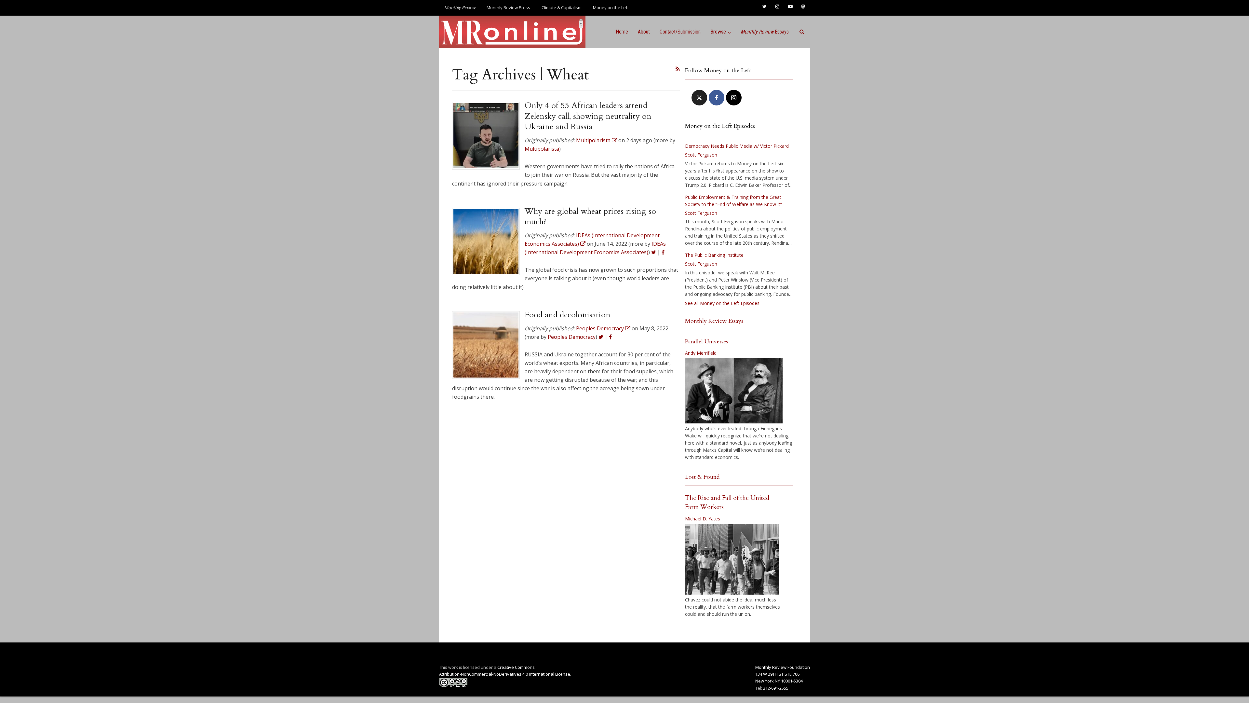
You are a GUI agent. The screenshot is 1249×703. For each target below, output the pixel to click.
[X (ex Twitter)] (699, 97)
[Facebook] (716, 97)
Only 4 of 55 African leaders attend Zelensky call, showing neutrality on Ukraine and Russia (588, 116)
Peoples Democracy (572, 336)
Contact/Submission (680, 32)
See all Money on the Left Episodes (722, 303)
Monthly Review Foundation (782, 667)
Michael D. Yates (702, 519)
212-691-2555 (775, 688)
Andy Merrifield (701, 353)
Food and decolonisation (568, 314)
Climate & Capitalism (562, 7)
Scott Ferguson (701, 155)
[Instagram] (734, 97)
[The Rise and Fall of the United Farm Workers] (732, 559)
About (644, 32)
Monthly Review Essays (714, 321)
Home (622, 32)
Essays (765, 32)
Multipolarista (542, 148)
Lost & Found (702, 477)
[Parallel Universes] (734, 390)
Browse (718, 32)
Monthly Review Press (508, 7)
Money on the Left (611, 7)
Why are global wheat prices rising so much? (590, 216)
